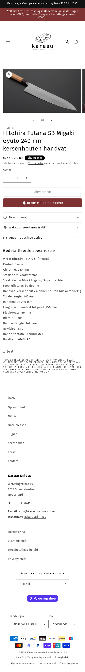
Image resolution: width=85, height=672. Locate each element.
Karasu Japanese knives (40, 652)
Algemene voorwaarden (23, 663)
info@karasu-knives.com (37, 511)
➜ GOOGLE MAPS (20, 503)
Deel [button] (10, 351)
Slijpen (12, 434)
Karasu (12, 452)
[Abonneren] (64, 584)
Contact (13, 461)
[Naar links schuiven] (33, 120)
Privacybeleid (17, 559)
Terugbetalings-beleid (23, 550)
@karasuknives (35, 517)
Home (12, 398)
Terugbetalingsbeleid (39, 657)
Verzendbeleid (17, 541)
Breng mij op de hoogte (45, 203)
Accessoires (16, 443)
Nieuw (12, 416)
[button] (8, 41)
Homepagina (16, 532)
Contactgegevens (69, 663)
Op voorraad (16, 407)
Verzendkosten (35, 163)
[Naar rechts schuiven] (51, 120)
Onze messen (17, 425)
